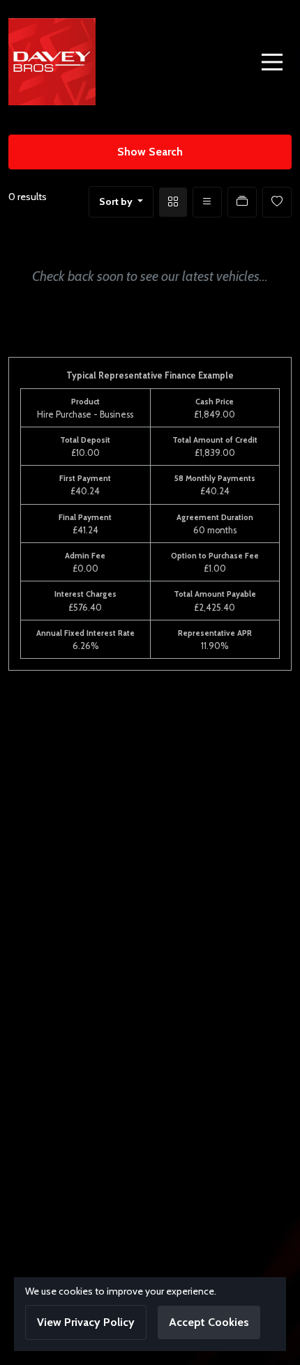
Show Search (150, 151)
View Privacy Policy (86, 1322)
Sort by (116, 201)
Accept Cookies (209, 1322)
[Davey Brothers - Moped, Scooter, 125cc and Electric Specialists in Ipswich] (52, 60)
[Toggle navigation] (272, 62)
